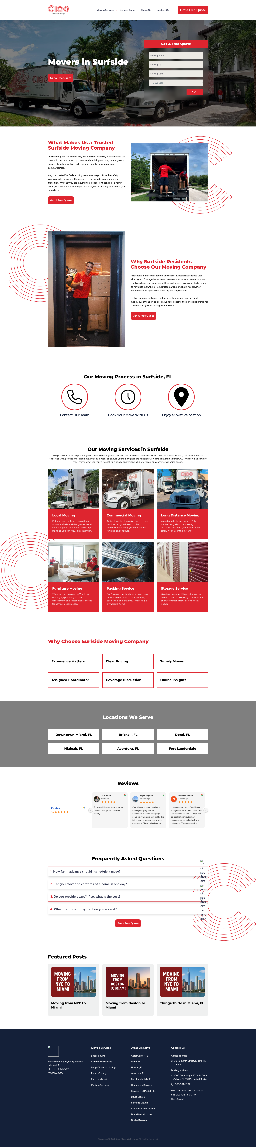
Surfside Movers (139, 1102)
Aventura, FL (128, 748)
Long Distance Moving (180, 515)
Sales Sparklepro (186, 796)
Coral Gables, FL (139, 1055)
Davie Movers (138, 1096)
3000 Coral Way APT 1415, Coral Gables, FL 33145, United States (190, 1077)
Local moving (98, 1055)
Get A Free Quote (61, 200)
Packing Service (120, 588)
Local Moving (63, 515)
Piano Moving (98, 1073)
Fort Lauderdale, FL (141, 1079)
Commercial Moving (124, 515)
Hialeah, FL (73, 748)
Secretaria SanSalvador (112, 796)
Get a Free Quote (193, 10)
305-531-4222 (182, 1084)
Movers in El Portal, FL (143, 1090)
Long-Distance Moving (103, 1067)
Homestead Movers (141, 1085)
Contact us (163, 10)
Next (195, 91)
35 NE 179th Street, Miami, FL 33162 (190, 1062)
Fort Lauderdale (182, 748)
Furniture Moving (67, 588)
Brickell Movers (139, 1120)
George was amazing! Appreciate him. (185, 809)
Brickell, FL (128, 735)
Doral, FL (182, 735)
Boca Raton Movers (141, 1114)
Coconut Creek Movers (143, 1108)
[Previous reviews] (90, 810)
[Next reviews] (205, 810)
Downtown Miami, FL (73, 735)
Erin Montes (145, 796)
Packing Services (100, 1085)
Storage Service (174, 588)
